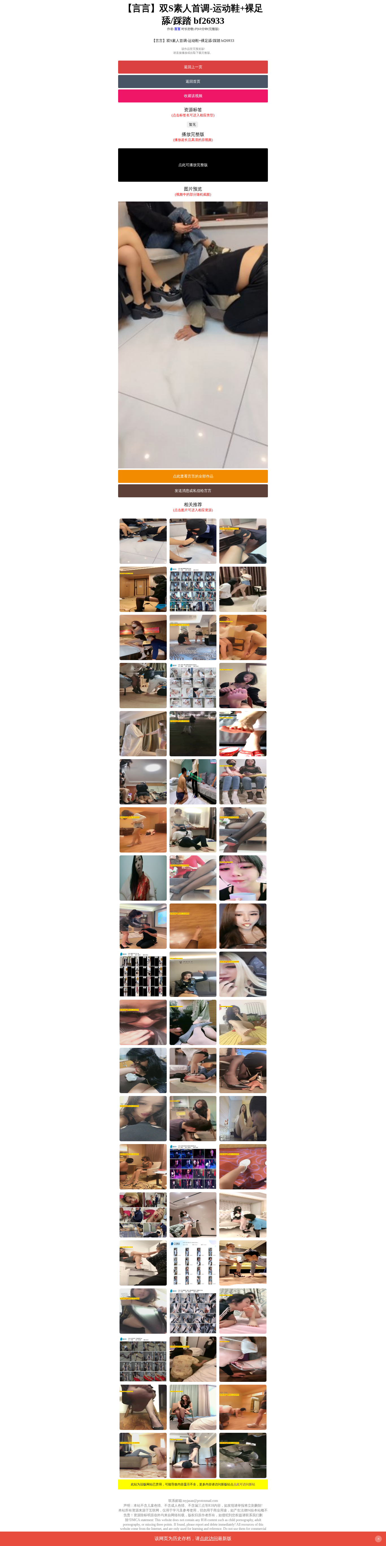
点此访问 (209, 1538)
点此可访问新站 (244, 1484)
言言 (177, 29)
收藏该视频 (193, 96)
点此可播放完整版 (193, 165)
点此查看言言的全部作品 (193, 476)
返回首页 (193, 81)
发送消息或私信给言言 (193, 491)
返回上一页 (193, 67)
